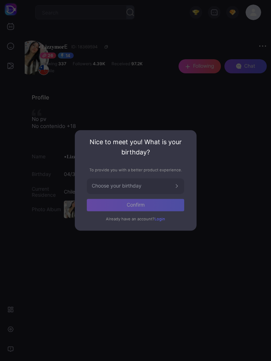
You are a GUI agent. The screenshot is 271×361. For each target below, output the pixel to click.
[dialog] (136, 180)
